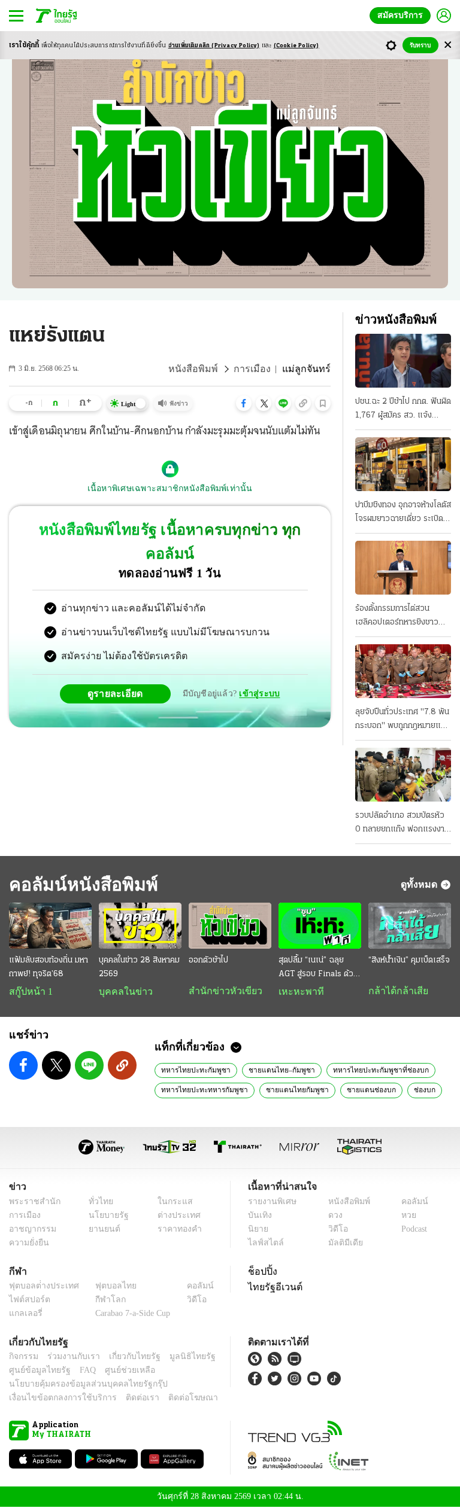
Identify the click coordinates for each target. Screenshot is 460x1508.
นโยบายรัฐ (104, 1216)
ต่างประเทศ (174, 1216)
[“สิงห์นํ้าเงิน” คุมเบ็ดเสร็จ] (409, 926)
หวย (404, 1216)
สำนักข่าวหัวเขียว (221, 991)
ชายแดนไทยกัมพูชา (285, 1090)
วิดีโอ (334, 1230)
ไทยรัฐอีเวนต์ (272, 1288)
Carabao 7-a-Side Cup (129, 1314)
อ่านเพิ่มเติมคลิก (214, 45)
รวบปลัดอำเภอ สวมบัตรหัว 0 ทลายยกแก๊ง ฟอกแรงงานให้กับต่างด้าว (402, 823)
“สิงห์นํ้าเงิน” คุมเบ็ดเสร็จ (409, 960)
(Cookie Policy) (296, 45)
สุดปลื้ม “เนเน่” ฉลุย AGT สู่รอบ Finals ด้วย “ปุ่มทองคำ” (318, 968)
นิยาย (257, 1230)
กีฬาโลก (100, 1300)
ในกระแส (170, 1202)
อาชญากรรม (30, 1230)
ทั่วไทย (98, 1202)
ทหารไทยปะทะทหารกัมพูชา (200, 1090)
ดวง (332, 1216)
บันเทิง (258, 1216)
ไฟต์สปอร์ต (27, 1300)
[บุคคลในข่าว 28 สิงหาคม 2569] (140, 926)
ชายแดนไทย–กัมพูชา (271, 1070)
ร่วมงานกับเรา (69, 1357)
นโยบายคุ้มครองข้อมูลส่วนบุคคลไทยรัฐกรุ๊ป (79, 1385)
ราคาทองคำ (176, 1230)
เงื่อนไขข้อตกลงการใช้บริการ (55, 1398)
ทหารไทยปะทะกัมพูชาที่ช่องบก (362, 1070)
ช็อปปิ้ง (261, 1272)
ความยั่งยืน (27, 1243)
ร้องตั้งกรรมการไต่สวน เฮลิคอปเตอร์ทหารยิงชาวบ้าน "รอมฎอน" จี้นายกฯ (396, 616)
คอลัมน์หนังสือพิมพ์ (79, 884)
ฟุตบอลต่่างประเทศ (40, 1286)
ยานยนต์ (101, 1230)
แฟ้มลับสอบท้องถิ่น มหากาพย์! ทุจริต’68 (48, 967)
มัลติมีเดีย (341, 1243)
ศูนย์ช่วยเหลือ (118, 1371)
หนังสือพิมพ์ (204, 369)
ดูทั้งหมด (420, 884)
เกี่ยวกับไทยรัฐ (126, 1357)
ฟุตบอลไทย (106, 1286)
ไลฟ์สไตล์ (263, 1243)
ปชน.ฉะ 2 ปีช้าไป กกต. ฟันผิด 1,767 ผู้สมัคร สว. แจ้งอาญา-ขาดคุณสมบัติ (403, 409)
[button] (244, 403)
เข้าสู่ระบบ (257, 669)
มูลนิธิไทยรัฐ (179, 1357)
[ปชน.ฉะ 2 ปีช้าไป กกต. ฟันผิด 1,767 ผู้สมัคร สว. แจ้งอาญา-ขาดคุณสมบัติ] (403, 361)
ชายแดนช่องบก (353, 1090)
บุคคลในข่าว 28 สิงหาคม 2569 (139, 967)
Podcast (412, 1230)
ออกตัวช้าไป (208, 960)
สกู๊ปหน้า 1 (29, 992)
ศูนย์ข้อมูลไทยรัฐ (36, 1371)
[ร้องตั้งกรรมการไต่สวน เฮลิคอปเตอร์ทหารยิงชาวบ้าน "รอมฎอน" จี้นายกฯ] (403, 568)
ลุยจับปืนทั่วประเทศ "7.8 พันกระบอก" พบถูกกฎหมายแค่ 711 (402, 720)
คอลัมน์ (408, 1202)
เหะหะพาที (297, 992)
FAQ (79, 1371)
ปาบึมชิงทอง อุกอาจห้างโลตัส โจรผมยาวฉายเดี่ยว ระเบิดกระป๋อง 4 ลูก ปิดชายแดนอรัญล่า (403, 513)
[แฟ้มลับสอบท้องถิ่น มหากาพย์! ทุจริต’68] (50, 926)
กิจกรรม (23, 1357)
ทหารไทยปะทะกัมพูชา (192, 1070)
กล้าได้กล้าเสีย (395, 991)
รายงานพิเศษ (270, 1202)
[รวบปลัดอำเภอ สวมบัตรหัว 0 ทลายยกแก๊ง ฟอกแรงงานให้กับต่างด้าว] (403, 775)
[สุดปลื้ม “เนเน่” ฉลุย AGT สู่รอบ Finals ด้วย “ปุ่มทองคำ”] (320, 926)
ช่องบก (404, 1090)
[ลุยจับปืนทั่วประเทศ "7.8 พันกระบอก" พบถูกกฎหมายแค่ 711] (403, 671)
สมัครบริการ (402, 15)
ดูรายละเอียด (120, 669)
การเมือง (259, 369)
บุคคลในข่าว (121, 992)
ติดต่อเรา (126, 1398)
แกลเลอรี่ (24, 1314)
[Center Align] (447, 45)
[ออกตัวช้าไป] (230, 926)
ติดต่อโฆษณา (173, 1398)
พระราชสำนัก (31, 1202)
